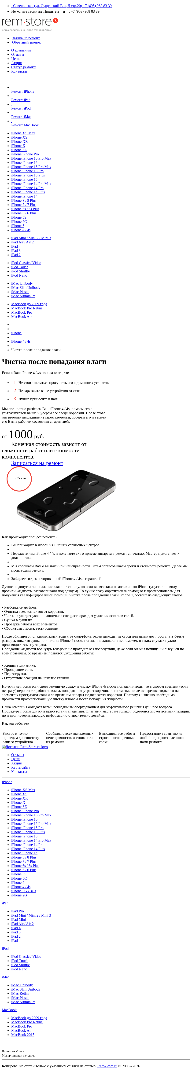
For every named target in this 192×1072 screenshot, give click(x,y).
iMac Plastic (20, 292)
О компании (21, 50)
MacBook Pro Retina (27, 308)
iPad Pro (17, 911)
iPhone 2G (19, 895)
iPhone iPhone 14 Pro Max (31, 184)
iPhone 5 (17, 226)
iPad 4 (16, 246)
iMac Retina (20, 993)
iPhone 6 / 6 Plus (23, 213)
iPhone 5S (18, 217)
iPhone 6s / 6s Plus (25, 209)
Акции (16, 63)
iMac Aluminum (23, 296)
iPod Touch (19, 267)
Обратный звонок (26, 42)
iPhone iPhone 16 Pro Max (31, 158)
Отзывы (17, 54)
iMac (5, 977)
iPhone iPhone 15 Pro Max (31, 167)
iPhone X (18, 146)
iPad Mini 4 (20, 919)
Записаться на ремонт (37, 463)
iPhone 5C (19, 222)
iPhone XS (19, 137)
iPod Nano (19, 275)
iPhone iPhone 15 (24, 179)
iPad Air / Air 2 (22, 242)
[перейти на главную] (25, 747)
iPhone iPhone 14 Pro (27, 188)
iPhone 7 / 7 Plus (23, 205)
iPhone (7, 782)
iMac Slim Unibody (26, 288)
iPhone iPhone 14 (24, 196)
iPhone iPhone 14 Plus (28, 192)
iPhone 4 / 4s (20, 230)
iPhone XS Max (23, 133)
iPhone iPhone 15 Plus (28, 175)
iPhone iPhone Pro (25, 154)
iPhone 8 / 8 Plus (23, 200)
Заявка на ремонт (26, 38)
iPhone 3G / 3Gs (23, 891)
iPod (5, 949)
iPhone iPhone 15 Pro (27, 171)
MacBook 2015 (22, 1035)
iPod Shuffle (20, 271)
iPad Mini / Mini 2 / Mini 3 (31, 238)
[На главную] (30, 30)
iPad (5, 903)
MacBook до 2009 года (29, 304)
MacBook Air (21, 317)
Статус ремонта (23, 67)
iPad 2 (16, 255)
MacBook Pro (21, 312)
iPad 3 (16, 251)
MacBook (9, 1010)
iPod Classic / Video (26, 263)
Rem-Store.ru (107, 1066)
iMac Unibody (22, 283)
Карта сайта (20, 767)
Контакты (19, 71)
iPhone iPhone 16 (24, 163)
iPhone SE (19, 150)
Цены (15, 59)
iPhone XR (19, 141)
